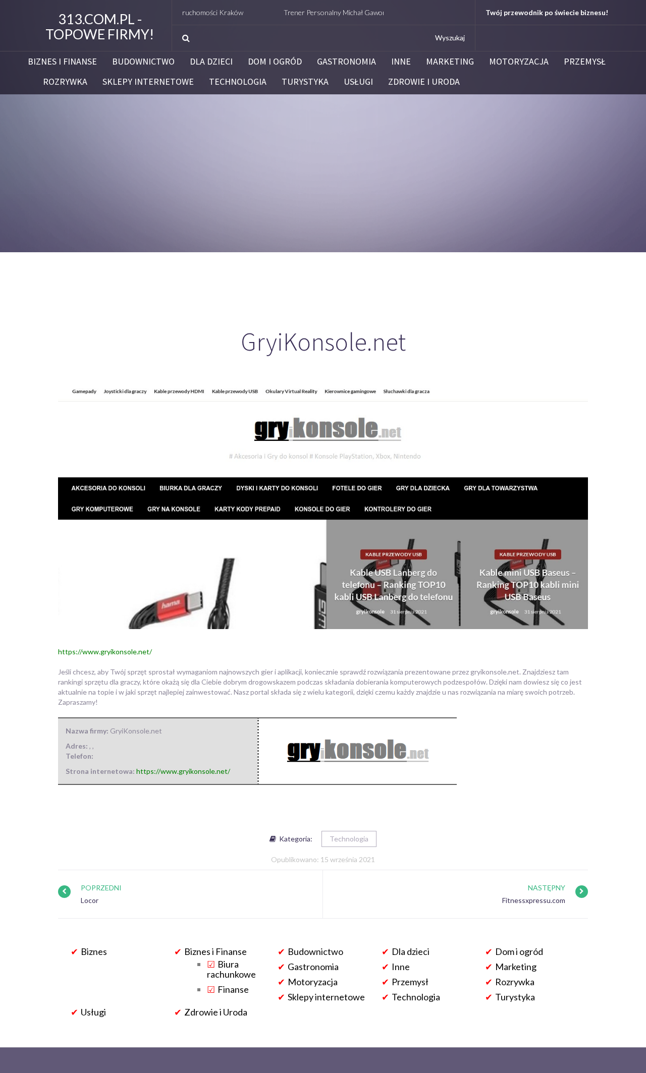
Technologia (237, 82)
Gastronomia (346, 62)
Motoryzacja (519, 62)
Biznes (94, 951)
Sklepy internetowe (148, 82)
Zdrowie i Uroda (424, 82)
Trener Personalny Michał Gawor (309, 12)
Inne (401, 62)
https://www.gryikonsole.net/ (105, 651)
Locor (89, 900)
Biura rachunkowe (231, 969)
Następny (546, 887)
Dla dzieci (211, 62)
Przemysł (585, 62)
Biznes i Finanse (62, 62)
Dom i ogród (275, 62)
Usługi (358, 82)
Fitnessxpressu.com (533, 900)
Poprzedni (101, 887)
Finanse (233, 989)
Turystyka (305, 82)
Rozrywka (65, 82)
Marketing (450, 62)
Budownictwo (143, 62)
